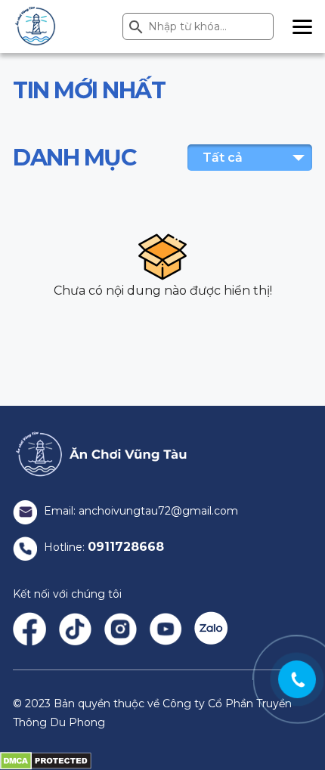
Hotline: (102, 547)
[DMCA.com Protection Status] (45, 760)
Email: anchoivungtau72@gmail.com (139, 511)
